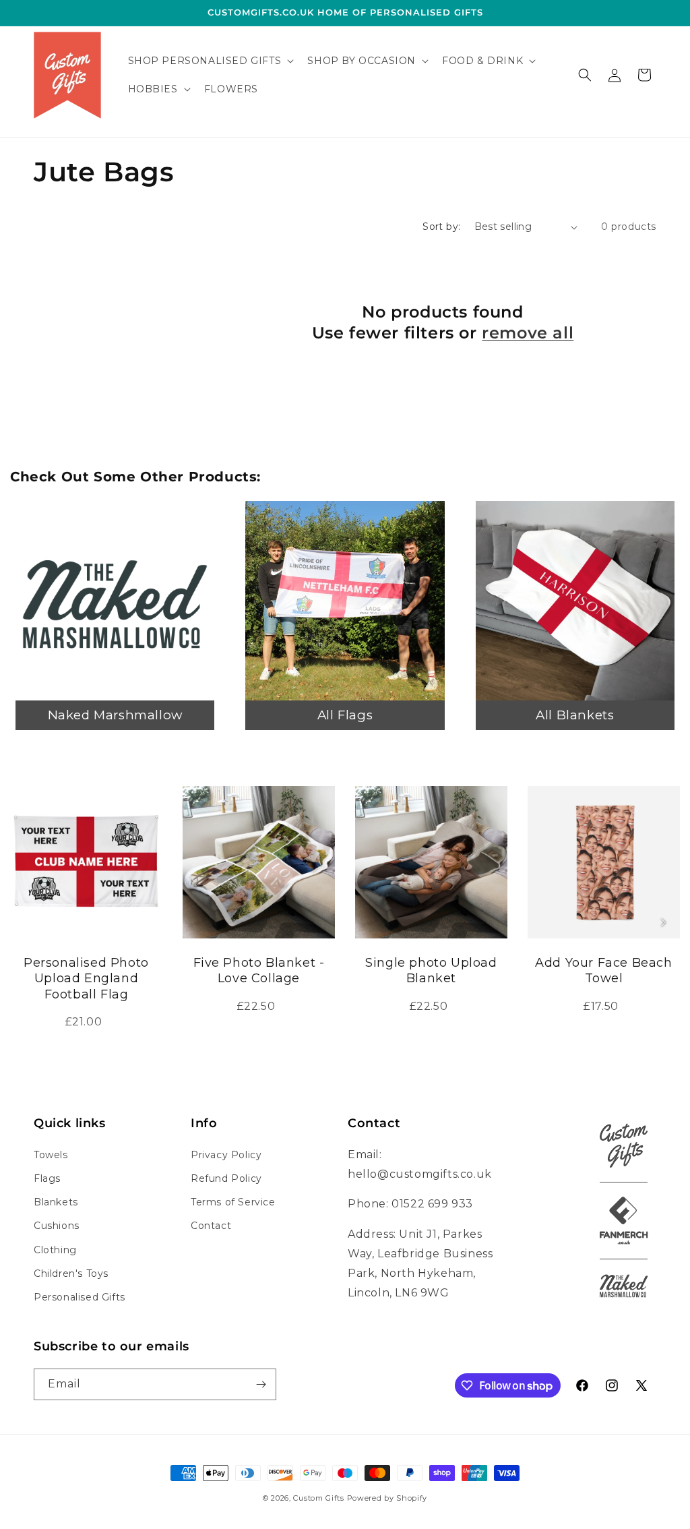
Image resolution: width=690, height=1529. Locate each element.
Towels (51, 1155)
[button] (210, 61)
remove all (527, 332)
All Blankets (575, 715)
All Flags (345, 715)
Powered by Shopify (387, 1498)
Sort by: (441, 226)
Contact (211, 1226)
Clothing (55, 1250)
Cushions (57, 1226)
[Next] (663, 922)
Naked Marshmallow (115, 715)
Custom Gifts (319, 1498)
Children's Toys (71, 1273)
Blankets (56, 1202)
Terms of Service (233, 1202)
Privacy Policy (226, 1155)
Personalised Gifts (79, 1297)
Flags (47, 1178)
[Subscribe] (261, 1384)
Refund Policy (226, 1178)
